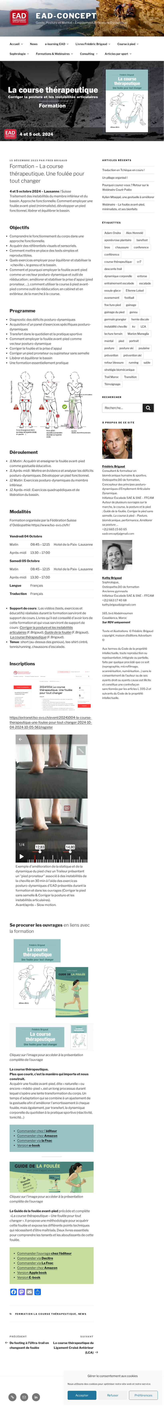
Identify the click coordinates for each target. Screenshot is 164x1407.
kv (133, 326)
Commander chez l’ (37, 1131)
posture (109, 348)
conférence (111, 254)
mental (108, 341)
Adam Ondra (112, 232)
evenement (111, 297)
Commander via (34, 1140)
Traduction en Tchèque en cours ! (123, 170)
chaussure (122, 247)
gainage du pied (114, 312)
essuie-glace (112, 290)
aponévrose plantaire (117, 240)
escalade (145, 283)
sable (147, 362)
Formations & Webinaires (53, 53)
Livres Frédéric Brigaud (91, 44)
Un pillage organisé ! (114, 177)
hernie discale (140, 319)
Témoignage (112, 384)
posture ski (126, 348)
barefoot (142, 240)
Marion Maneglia (138, 333)
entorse (142, 276)
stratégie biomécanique (119, 369)
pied (121, 341)
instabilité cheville (115, 326)
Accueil (15, 44)
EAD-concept (66, 15)
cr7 (139, 261)
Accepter (81, 1395)
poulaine (144, 348)
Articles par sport (116, 53)
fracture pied (112, 305)
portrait (134, 341)
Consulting (87, 53)
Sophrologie (18, 53)
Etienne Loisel (135, 290)
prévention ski (132, 355)
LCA (143, 326)
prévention (111, 355)
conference (141, 247)
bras (107, 247)
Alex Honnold (134, 232)
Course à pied (126, 44)
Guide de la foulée (58, 632)
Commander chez (37, 1136)
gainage (131, 305)
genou (134, 312)
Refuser (112, 1395)
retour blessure (114, 362)
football (129, 297)
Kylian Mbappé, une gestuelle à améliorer (128, 197)
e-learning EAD (55, 44)
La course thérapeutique (28, 637)
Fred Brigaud (56, 160)
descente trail (113, 269)
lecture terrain (113, 333)
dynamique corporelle (118, 276)
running (133, 362)
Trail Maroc (111, 377)
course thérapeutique (118, 261)
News (33, 44)
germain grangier (115, 319)
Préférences (143, 1395)
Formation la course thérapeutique (45, 1314)
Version (28, 1145)
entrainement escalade (119, 283)
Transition (130, 377)
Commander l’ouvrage (44, 1253)
